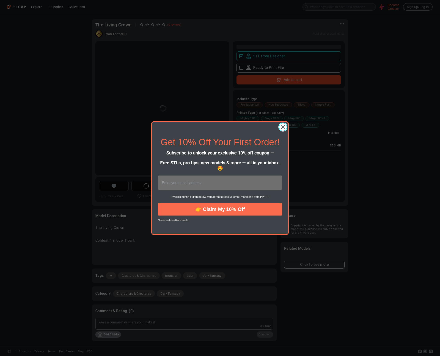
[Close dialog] (283, 127)
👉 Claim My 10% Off (220, 209)
